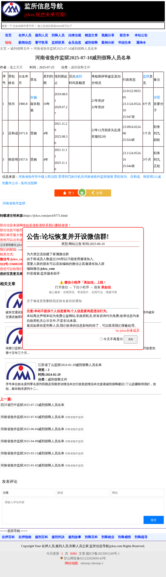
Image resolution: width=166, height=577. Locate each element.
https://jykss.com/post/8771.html (45, 215)
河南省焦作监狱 (14, 203)
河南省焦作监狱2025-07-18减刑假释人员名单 (65, 48)
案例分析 (107, 42)
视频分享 (107, 35)
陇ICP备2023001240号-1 (103, 553)
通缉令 (141, 42)
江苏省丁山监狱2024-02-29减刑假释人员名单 (70, 365)
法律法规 (74, 35)
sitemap (85, 563)
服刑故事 (74, 537)
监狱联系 (58, 42)
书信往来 (124, 42)
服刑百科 (41, 537)
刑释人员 (58, 35)
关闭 (130, 339)
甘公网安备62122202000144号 (85, 558)
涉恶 (157, 97)
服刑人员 (41, 35)
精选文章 (91, 35)
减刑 (79, 76)
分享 (97, 193)
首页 (8, 35)
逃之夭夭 (16, 67)
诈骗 (33, 97)
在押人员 (24, 35)
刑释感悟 (124, 537)
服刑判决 (58, 537)
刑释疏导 (141, 537)
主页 (3, 48)
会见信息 (74, 42)
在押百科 (8, 537)
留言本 (124, 35)
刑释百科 (91, 537)
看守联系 (41, 42)
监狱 (146, 76)
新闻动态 (24, 42)
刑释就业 (107, 537)
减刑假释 (91, 42)
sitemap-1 (97, 563)
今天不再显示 (113, 339)
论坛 (8, 42)
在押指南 (24, 537)
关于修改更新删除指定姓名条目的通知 (54, 301)
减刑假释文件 (20, 48)
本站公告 (141, 35)
